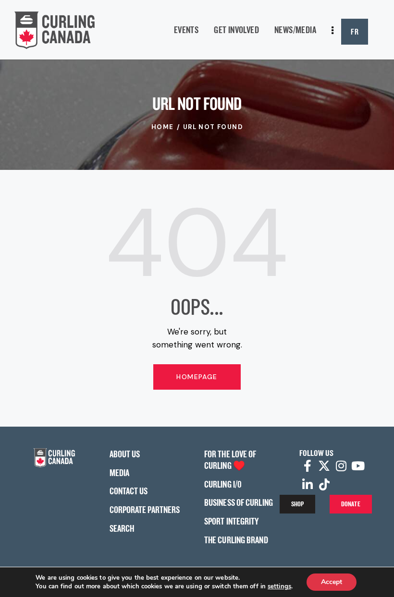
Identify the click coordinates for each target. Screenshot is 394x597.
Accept (331, 581)
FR (354, 31)
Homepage (196, 376)
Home (162, 127)
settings (279, 586)
